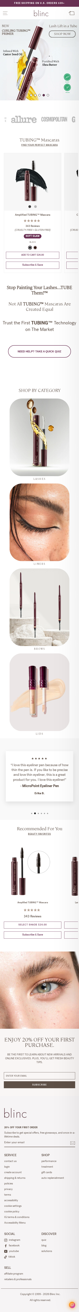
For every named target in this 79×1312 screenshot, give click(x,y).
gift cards (46, 1172)
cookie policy (11, 1211)
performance (48, 1161)
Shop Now (62, 34)
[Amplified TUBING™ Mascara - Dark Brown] (35, 247)
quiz (43, 1240)
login (7, 1167)
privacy (8, 1189)
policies (8, 1183)
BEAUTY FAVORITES (39, 834)
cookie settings (12, 1206)
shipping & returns (14, 1178)
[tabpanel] (39, 59)
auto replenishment (52, 1178)
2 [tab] (35, 95)
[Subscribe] (72, 1143)
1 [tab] (31, 95)
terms (7, 1195)
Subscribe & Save (32, 265)
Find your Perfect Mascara (39, 145)
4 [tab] (44, 95)
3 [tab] (39, 95)
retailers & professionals (17, 1279)
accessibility (11, 1200)
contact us (10, 1161)
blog (43, 1245)
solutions (46, 1251)
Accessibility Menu (15, 1223)
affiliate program (13, 1274)
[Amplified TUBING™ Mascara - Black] (30, 247)
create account (13, 1172)
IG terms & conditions (16, 1217)
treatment (47, 1167)
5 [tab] (48, 95)
